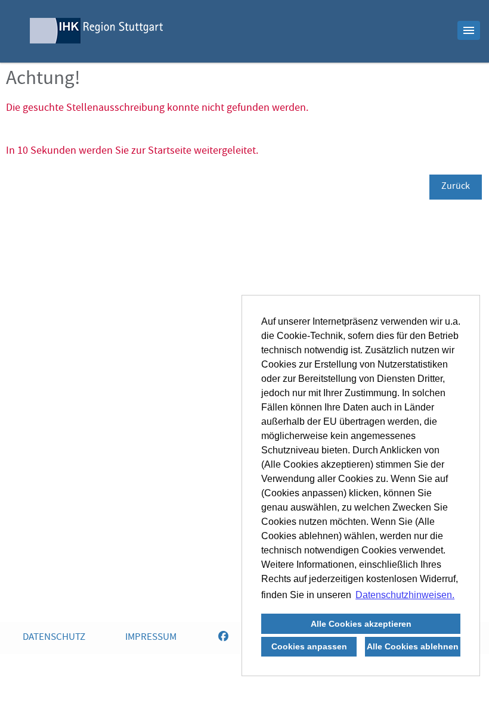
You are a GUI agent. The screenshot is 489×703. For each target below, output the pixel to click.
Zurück (455, 187)
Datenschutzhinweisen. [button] (404, 595)
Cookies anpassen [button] (309, 646)
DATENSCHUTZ (54, 637)
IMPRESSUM (151, 637)
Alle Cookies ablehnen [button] (413, 646)
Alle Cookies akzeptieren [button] (361, 624)
